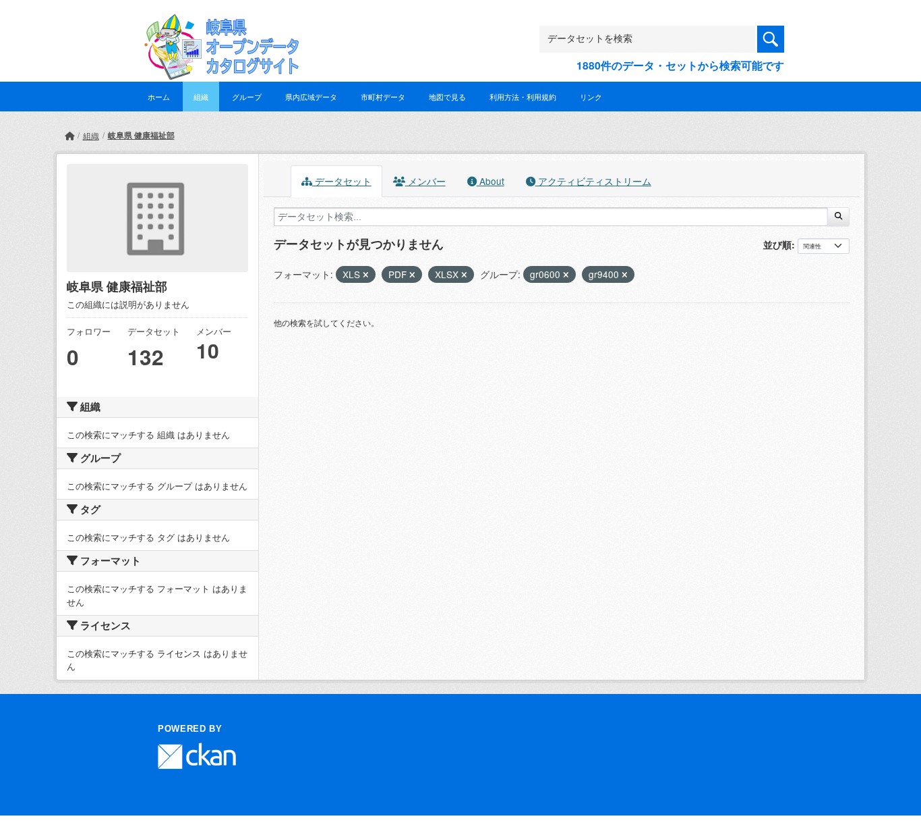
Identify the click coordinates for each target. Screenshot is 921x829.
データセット (342, 181)
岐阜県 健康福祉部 (141, 135)
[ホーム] (69, 135)
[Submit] (838, 216)
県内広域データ (311, 96)
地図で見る (447, 96)
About (490, 181)
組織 (201, 96)
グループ (247, 96)
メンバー (425, 181)
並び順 (777, 244)
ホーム (159, 96)
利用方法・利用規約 (522, 96)
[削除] (366, 274)
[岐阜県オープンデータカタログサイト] (218, 25)
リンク (591, 96)
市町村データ (383, 96)
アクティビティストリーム (593, 181)
